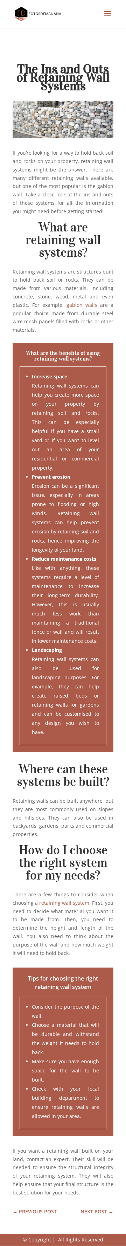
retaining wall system (64, 903)
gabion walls (81, 305)
